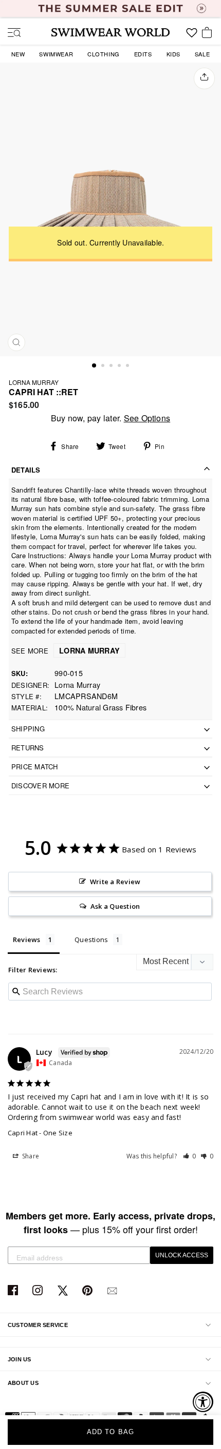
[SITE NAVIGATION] (10, 33)
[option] (110, 209)
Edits (143, 54)
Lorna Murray (34, 382)
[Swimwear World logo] (110, 32)
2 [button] (103, 366)
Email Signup (113, 1290)
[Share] (204, 78)
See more (65, 651)
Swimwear (56, 54)
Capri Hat (23, 1132)
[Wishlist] (192, 36)
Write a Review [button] (115, 881)
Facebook (14, 1290)
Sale (202, 54)
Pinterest (88, 1290)
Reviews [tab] (27, 939)
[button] (189, 1156)
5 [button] (128, 366)
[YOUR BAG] (208, 33)
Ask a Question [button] (115, 906)
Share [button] (30, 1156)
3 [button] (112, 366)
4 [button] (120, 366)
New (18, 54)
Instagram (38, 1290)
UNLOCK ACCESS (181, 1255)
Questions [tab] (91, 939)
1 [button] (94, 366)
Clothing (103, 54)
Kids (173, 54)
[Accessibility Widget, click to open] (203, 1402)
